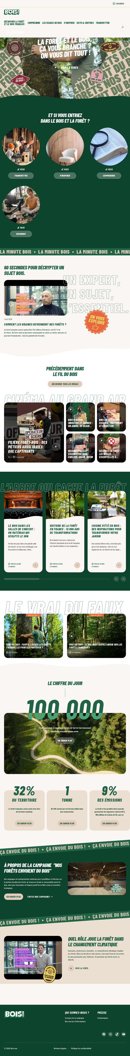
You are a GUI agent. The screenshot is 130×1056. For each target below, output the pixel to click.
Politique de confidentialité (81, 1048)
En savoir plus (65, 740)
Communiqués (103, 1018)
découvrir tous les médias (65, 383)
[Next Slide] (123, 579)
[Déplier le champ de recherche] (122, 27)
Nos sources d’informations (75, 1021)
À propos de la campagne (74, 1018)
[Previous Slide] (116, 579)
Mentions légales (60, 1048)
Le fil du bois (17, 32)
